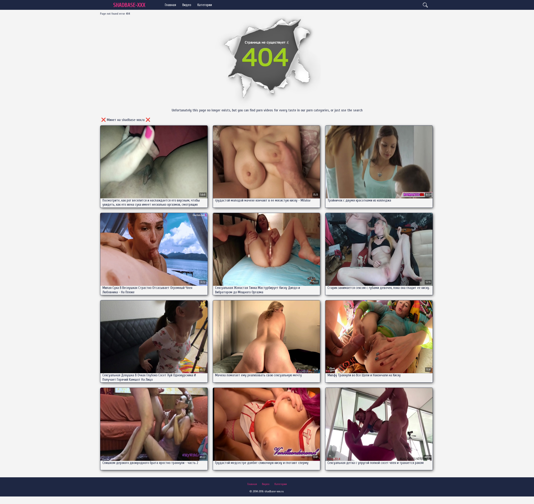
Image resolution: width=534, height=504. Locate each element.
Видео (186, 5)
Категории (204, 5)
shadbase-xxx (129, 5)
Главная (170, 5)
